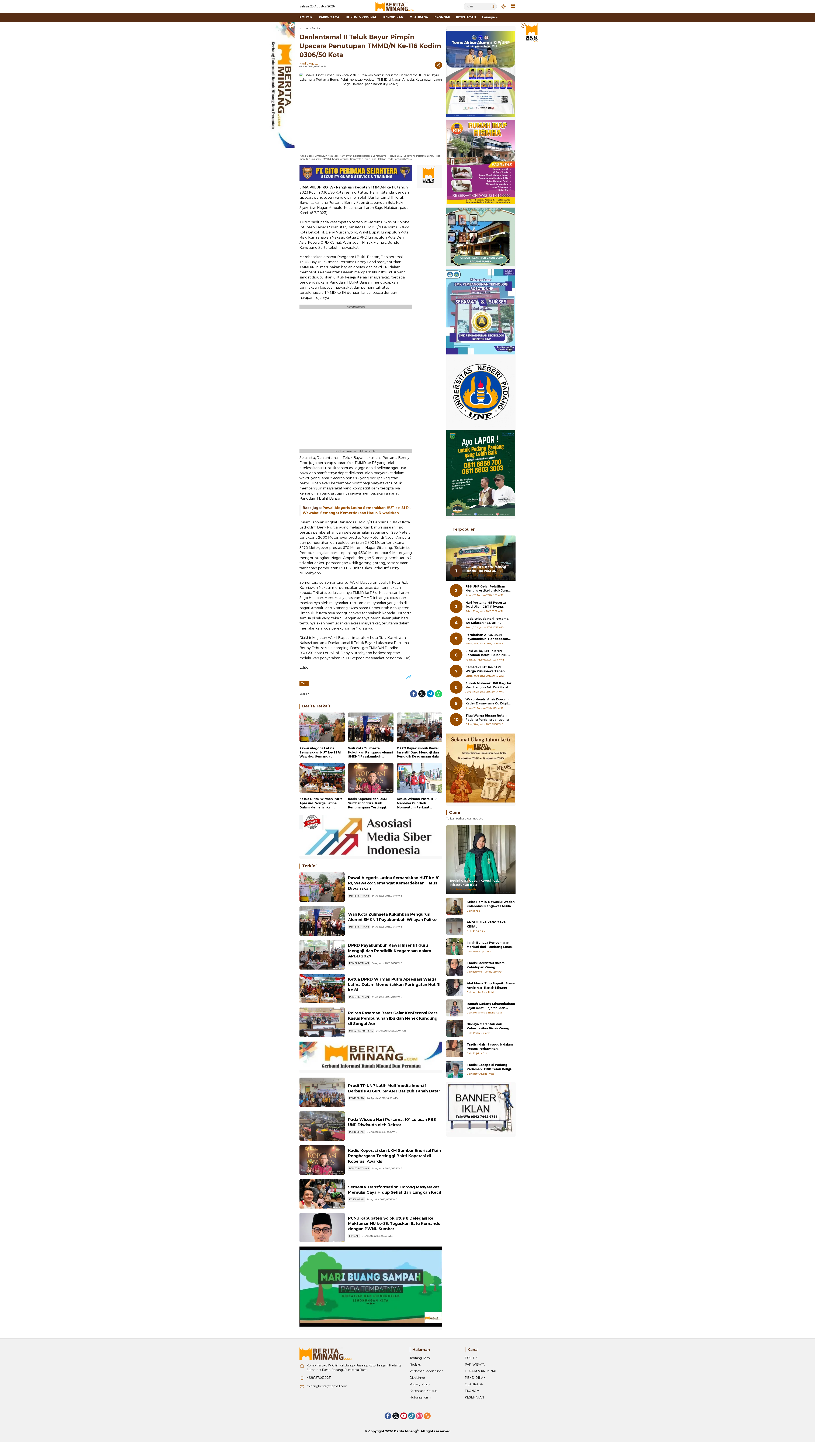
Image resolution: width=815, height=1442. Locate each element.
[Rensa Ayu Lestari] (454, 946)
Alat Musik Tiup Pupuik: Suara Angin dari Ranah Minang (491, 985)
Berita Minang (405, 1431)
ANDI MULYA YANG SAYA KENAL (486, 924)
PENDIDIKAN (356, 1098)
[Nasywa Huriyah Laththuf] (454, 967)
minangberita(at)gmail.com (327, 1386)
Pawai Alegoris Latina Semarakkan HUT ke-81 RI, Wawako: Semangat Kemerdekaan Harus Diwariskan (320, 752)
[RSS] (427, 1415)
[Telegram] (430, 693)
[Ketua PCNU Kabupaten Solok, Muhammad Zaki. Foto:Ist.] (322, 1227)
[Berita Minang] (396, 6)
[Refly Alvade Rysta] (454, 1069)
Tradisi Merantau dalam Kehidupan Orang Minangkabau (485, 965)
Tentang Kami (420, 1358)
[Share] (438, 65)
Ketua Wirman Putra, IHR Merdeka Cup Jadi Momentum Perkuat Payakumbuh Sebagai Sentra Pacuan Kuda (417, 803)
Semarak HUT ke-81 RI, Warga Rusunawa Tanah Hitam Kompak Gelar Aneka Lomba (487, 669)
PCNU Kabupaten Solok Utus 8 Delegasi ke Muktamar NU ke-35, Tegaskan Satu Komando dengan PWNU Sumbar (394, 1223)
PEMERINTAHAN (359, 895)
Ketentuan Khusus (423, 1391)
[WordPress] (411, 1415)
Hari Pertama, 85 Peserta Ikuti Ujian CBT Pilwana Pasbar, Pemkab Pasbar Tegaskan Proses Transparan (485, 605)
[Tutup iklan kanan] (523, 25)
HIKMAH (354, 1235)
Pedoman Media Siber (426, 1371)
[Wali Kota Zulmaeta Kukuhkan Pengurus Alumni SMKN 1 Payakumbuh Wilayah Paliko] (370, 728)
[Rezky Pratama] (454, 1028)
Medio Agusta (309, 63)
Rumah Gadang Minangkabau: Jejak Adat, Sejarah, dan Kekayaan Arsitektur (491, 1006)
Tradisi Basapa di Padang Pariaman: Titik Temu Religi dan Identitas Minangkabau (489, 1067)
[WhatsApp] (438, 693)
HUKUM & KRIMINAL (361, 1030)
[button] (492, 6)
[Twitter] (422, 693)
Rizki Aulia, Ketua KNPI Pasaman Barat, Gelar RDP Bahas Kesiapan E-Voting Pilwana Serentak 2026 (486, 653)
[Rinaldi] (454, 906)
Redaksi (415, 1364)
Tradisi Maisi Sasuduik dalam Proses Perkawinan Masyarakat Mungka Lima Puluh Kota (490, 1047)
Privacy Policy (420, 1384)
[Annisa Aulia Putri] (454, 987)
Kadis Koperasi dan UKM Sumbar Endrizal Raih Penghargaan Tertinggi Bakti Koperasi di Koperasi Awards (369, 803)
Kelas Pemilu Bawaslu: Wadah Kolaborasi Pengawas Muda (491, 904)
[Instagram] (419, 1415)
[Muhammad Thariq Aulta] (454, 1007)
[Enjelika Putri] (454, 1048)
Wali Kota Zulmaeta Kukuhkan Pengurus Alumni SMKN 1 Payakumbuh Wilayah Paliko (370, 752)
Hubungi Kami (420, 1397)
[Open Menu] (513, 6)
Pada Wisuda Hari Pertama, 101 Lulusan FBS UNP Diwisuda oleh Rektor (487, 621)
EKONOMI (473, 1391)
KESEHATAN (356, 1199)
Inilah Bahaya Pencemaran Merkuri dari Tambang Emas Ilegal (489, 945)
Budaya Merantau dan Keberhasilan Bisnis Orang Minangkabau (488, 1026)
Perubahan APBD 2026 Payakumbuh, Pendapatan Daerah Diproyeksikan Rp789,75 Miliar (486, 637)
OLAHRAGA (474, 1384)
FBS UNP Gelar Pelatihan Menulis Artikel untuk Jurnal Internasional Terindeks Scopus (488, 589)
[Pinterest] (403, 1415)
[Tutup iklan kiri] (292, 25)
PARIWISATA (475, 1364)
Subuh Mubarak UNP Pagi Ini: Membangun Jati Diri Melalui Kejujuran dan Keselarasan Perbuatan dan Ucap (488, 685)
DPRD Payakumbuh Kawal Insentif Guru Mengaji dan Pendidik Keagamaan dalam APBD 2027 (419, 752)
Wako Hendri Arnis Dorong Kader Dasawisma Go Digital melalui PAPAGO (488, 701)
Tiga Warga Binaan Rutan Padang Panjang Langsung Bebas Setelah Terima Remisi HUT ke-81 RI (487, 718)
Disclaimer (417, 1378)
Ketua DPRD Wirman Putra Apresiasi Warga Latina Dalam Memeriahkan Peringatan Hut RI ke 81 (320, 803)
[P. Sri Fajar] (454, 926)
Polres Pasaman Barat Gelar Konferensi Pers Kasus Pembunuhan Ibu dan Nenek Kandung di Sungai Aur (392, 1018)
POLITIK (471, 1358)
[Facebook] (413, 693)
